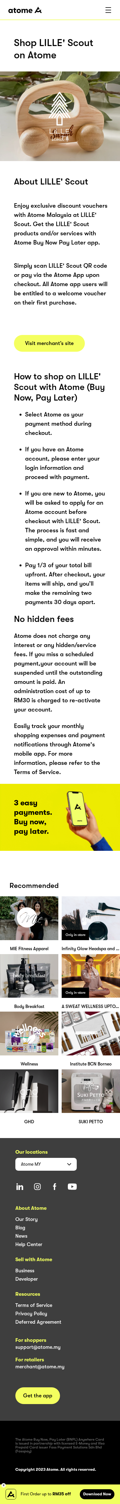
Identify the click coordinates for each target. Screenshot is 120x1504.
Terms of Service (33, 1305)
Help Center (28, 1244)
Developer (26, 1279)
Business (24, 1270)
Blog (20, 1227)
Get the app (37, 1396)
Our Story (26, 1219)
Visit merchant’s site (49, 343)
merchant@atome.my (39, 1366)
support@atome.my (38, 1347)
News (21, 1236)
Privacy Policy (31, 1313)
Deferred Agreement (38, 1322)
